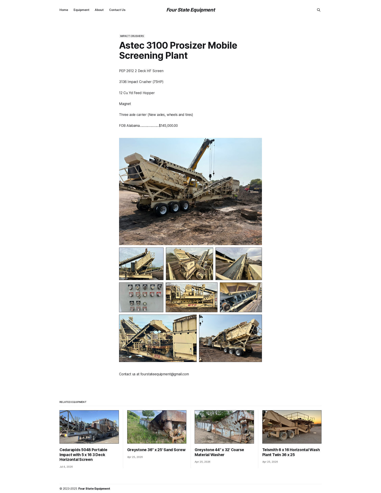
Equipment (81, 10)
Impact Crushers (132, 36)
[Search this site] (319, 10)
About (99, 10)
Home (64, 10)
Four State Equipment (190, 10)
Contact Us (117, 10)
